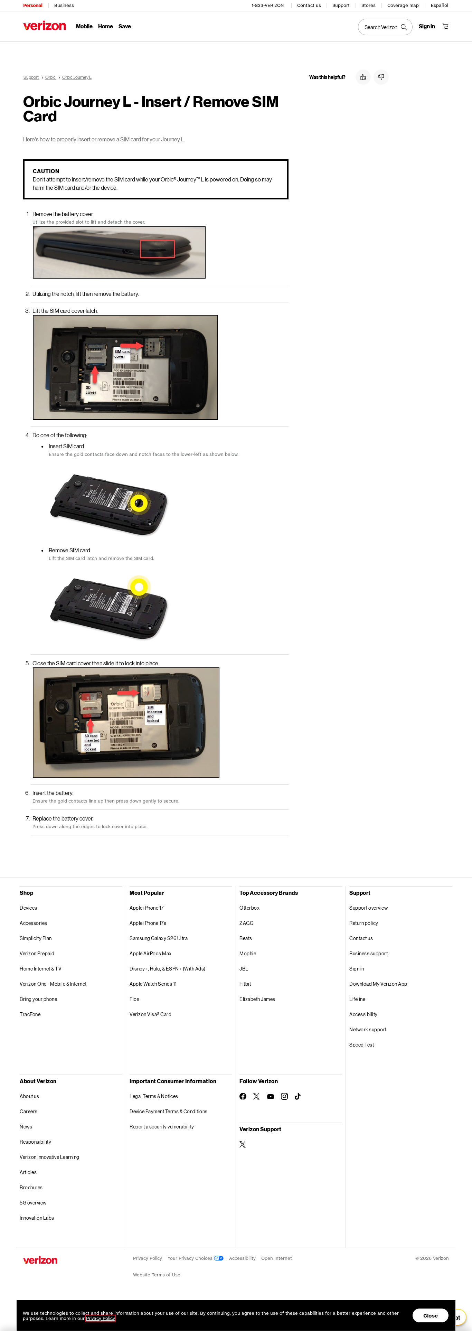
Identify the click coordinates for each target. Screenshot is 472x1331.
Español (439, 5)
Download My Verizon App (378, 984)
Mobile (84, 26)
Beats (245, 938)
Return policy (363, 923)
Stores (368, 5)
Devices (28, 908)
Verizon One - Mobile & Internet (53, 984)
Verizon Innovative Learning (49, 1157)
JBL (243, 969)
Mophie (247, 953)
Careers (29, 1111)
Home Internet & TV (41, 969)
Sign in (356, 969)
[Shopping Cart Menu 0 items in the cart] (445, 26)
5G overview (33, 1203)
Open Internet (276, 1258)
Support (341, 5)
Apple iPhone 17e (148, 923)
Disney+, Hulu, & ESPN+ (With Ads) (168, 969)
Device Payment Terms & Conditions (169, 1111)
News (26, 1127)
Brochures (31, 1187)
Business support (368, 953)
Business (64, 5)
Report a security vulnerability (162, 1127)
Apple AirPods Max (151, 953)
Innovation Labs (37, 1218)
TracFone (30, 1014)
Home (105, 26)
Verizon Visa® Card (150, 1014)
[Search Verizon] (385, 27)
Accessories (33, 923)
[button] (363, 77)
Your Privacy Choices (191, 1258)
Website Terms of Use (156, 1274)
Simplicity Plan (36, 938)
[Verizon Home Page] (44, 25)
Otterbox (249, 908)
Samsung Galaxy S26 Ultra (159, 938)
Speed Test (361, 1045)
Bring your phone (38, 999)
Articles (28, 1172)
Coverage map (403, 5)
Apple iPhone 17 (147, 908)
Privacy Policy (147, 1258)
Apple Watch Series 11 (153, 984)
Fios (134, 999)
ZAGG (246, 923)
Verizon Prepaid (37, 953)
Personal (32, 5)
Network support (368, 1029)
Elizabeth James (257, 999)
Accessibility (363, 1014)
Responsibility (35, 1142)
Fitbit (245, 984)
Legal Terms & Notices (154, 1096)
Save (125, 26)
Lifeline (357, 999)
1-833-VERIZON (268, 5)
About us (29, 1096)
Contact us (309, 5)
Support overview (368, 908)
